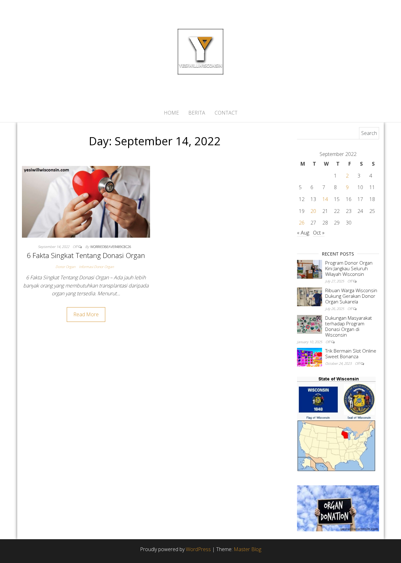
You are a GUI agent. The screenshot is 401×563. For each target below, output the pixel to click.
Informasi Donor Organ (96, 266)
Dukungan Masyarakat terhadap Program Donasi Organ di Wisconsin (348, 326)
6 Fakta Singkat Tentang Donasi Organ (86, 255)
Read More (86, 314)
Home (171, 112)
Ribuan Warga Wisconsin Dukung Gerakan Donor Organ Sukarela (351, 296)
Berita (196, 112)
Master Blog (247, 549)
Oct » (319, 232)
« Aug (303, 232)
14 (325, 199)
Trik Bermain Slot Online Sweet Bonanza (350, 353)
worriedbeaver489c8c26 (110, 246)
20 (313, 211)
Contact (226, 112)
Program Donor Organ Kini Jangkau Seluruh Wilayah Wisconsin (348, 268)
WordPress (198, 549)
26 (302, 222)
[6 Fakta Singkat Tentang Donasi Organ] (86, 201)
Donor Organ (65, 266)
